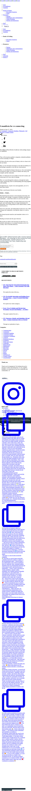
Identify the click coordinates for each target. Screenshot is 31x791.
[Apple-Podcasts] (6, 276)
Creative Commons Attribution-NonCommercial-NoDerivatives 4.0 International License (19, 421)
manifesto (8, 259)
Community (4, 131)
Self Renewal (6, 354)
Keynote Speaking (9, 411)
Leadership (6, 343)
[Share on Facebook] (4, 139)
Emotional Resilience (8, 339)
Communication (7, 330)
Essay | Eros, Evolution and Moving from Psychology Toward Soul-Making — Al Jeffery (15, 308)
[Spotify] (13, 276)
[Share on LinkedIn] (4, 146)
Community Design (8, 334)
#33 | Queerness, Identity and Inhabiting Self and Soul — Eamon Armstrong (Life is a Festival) (16, 319)
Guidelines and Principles (11, 415)
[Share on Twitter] (4, 143)
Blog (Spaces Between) (11, 412)
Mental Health (6, 344)
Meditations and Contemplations (13, 414)
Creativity (5, 337)
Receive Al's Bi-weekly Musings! (8, 266)
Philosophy (22, 131)
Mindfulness (6, 346)
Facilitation (6, 340)
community (3, 259)
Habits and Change (8, 342)
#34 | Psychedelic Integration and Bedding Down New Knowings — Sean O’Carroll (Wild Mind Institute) (16, 298)
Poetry (4, 352)
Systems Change (9, 132)
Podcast (5, 350)
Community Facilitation (9, 336)
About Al (7, 409)
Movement (6, 347)
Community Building (13, 131)
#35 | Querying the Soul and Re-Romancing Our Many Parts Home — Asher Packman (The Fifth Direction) (16, 286)
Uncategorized (6, 357)
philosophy (13, 259)
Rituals (5, 353)
